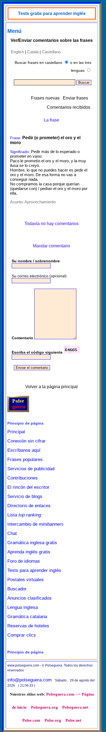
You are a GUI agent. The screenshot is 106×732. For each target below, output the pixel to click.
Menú (14, 31)
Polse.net (73, 720)
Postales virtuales (25, 579)
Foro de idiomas (23, 561)
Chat (12, 533)
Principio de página (25, 423)
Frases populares (25, 459)
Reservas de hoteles (28, 625)
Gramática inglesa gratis (32, 542)
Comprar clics (21, 635)
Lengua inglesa (22, 607)
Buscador (17, 588)
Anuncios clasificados (29, 598)
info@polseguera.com (29, 680)
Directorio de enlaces (29, 505)
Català (33, 51)
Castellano (51, 51)
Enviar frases (75, 98)
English (17, 51)
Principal (16, 431)
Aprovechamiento (40, 202)
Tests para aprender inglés (34, 570)
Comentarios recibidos (68, 107)
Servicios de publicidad (30, 468)
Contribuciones (22, 478)
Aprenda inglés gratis (28, 552)
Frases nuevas (45, 98)
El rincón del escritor (28, 487)
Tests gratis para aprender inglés (52, 13)
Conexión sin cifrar (26, 441)
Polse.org (53, 720)
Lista (24, 515)
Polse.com (31, 720)
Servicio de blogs (24, 496)
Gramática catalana (27, 616)
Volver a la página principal (51, 386)
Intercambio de (35, 524)
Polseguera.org (44, 707)
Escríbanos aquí (23, 450)
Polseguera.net (75, 707)
